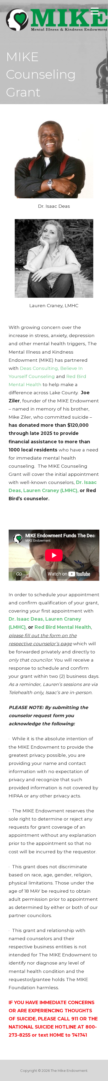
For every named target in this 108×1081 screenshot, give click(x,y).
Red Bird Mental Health (63, 627)
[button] (95, 12)
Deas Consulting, (39, 368)
